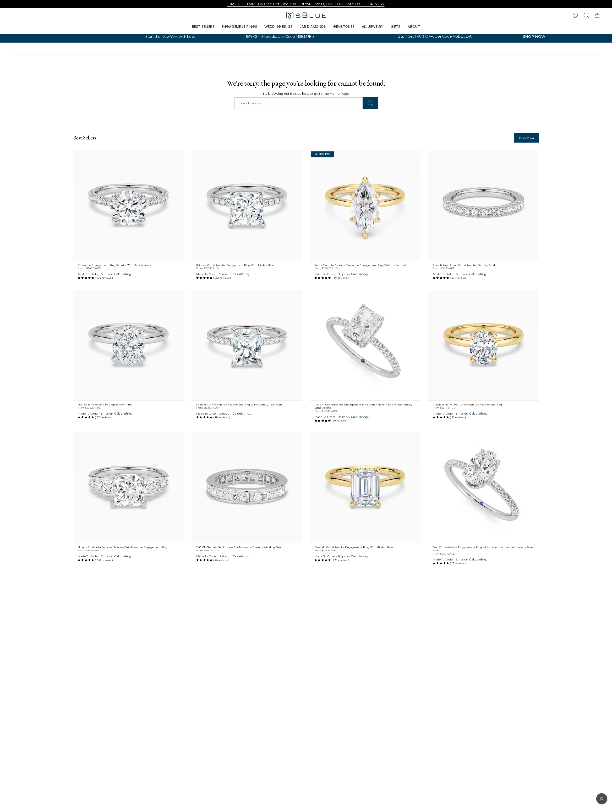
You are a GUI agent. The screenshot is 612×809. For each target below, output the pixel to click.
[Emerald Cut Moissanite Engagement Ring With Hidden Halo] (365, 487)
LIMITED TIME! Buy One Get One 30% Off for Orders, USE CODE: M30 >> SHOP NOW (305, 4)
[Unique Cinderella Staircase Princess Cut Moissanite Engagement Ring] (128, 487)
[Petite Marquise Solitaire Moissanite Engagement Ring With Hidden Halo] (365, 205)
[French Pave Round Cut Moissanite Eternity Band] (483, 205)
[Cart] (597, 15)
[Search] (370, 103)
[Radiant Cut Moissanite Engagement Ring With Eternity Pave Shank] (246, 345)
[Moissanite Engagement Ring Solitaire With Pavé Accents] (128, 205)
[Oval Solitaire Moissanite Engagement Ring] (128, 345)
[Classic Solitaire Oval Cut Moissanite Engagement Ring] (483, 345)
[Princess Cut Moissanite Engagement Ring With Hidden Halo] (246, 205)
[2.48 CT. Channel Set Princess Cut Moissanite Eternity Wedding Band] (246, 487)
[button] (239, 27)
